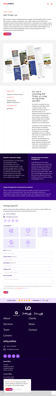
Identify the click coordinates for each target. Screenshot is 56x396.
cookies (12, 382)
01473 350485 (11, 214)
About (6, 318)
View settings (17, 389)
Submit (6, 292)
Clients (32, 318)
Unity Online (8, 3)
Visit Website (7, 34)
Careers (7, 335)
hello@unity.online (12, 217)
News (32, 324)
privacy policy (18, 288)
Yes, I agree (9, 389)
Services (8, 324)
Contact (33, 329)
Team (6, 329)
